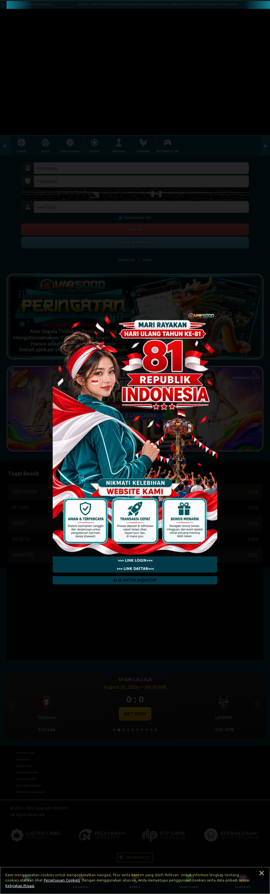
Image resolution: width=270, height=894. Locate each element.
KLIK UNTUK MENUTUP (135, 580)
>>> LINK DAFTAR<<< (135, 569)
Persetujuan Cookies (62, 880)
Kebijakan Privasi (19, 886)
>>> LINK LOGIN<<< (135, 560)
